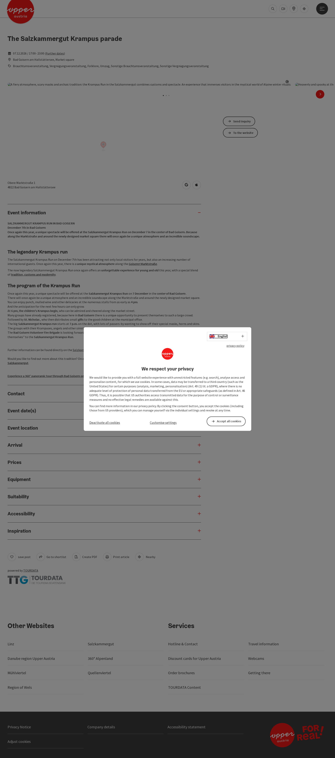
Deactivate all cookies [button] (104, 423)
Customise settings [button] (163, 423)
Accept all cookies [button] (229, 421)
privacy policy (235, 346)
